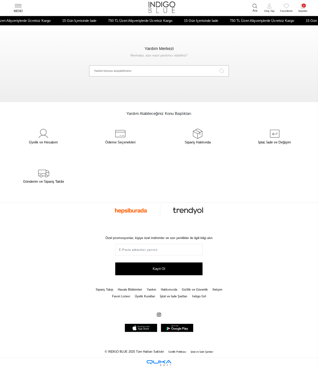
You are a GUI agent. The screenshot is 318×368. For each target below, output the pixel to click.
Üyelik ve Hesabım (43, 142)
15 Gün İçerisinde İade (74, 21)
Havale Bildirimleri (130, 289)
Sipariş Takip (104, 289)
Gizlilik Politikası (177, 351)
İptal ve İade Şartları (173, 296)
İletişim (217, 289)
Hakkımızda (169, 289)
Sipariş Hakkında (198, 142)
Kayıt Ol (159, 269)
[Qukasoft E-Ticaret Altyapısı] (159, 363)
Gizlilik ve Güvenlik (195, 289)
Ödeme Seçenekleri (120, 142)
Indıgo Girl (199, 296)
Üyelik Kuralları (145, 296)
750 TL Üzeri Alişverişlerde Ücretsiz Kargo (135, 21)
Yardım (151, 289)
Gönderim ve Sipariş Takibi (43, 181)
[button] (269, 9)
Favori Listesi (121, 296)
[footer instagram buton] (159, 314)
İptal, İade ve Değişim (274, 142)
